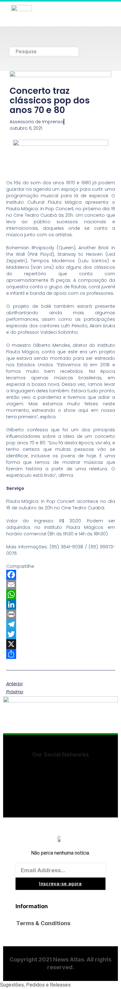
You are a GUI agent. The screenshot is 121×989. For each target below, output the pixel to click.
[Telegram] (60, 624)
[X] (60, 644)
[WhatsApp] (60, 594)
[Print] (60, 614)
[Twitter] (60, 634)
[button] (60, 40)
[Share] (60, 654)
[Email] (60, 585)
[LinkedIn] (60, 604)
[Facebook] (60, 575)
